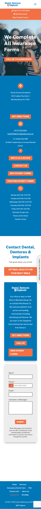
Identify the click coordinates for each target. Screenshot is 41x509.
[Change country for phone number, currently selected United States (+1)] (11, 385)
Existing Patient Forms (20, 181)
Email (12, 391)
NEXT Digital (20, 505)
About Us (25, 491)
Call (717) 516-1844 (22, 11)
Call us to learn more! (19, 59)
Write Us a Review (20, 158)
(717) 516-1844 (21, 130)
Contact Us (20, 166)
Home (14, 484)
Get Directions (21, 14)
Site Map (25, 495)
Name (12, 373)
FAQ (30, 488)
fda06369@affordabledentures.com (20, 134)
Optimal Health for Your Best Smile (20, 271)
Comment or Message (18, 400)
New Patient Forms (20, 17)
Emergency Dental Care (16, 488)
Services (23, 484)
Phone (12, 382)
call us (20, 343)
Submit (20, 422)
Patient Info (14, 491)
